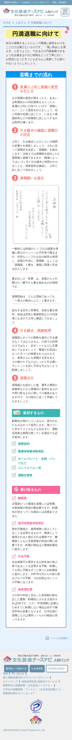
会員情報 (38, 668)
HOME (7, 22)
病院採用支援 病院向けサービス (39, 681)
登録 (5, 673)
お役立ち (21, 22)
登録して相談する (17, 668)
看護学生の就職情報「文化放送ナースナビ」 (28, 685)
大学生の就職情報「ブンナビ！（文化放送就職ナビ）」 (34, 689)
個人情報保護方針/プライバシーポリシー (26, 677)
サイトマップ (10, 681)
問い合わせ (18, 673)
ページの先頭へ (59, 638)
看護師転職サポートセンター (19, 693)
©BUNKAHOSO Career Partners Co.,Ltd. (24, 730)
